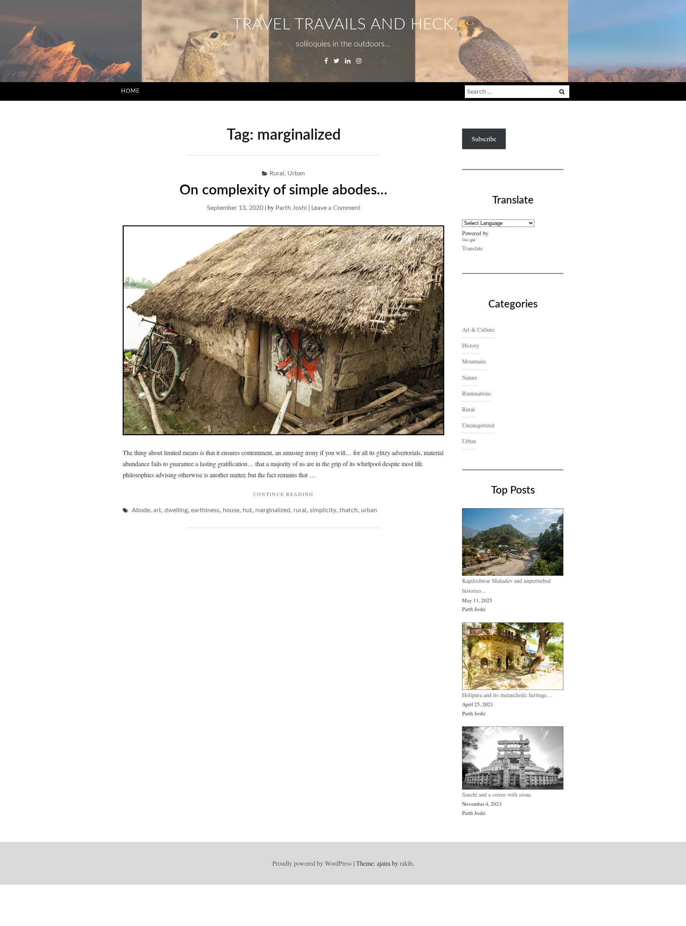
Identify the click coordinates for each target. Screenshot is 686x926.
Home (130, 91)
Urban (296, 173)
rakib (406, 863)
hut (247, 510)
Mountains (474, 361)
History (470, 345)
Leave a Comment (335, 208)
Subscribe (484, 138)
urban (369, 510)
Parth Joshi (291, 208)
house (231, 510)
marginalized (272, 510)
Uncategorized (478, 425)
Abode (141, 510)
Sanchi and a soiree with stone (497, 794)
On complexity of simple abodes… (283, 190)
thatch (348, 510)
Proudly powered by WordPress (312, 863)
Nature (469, 377)
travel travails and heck (343, 25)
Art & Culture (478, 329)
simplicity (323, 510)
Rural (277, 173)
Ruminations (476, 393)
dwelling (176, 510)
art (157, 510)
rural (299, 510)
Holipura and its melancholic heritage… (507, 695)
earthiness (205, 510)
